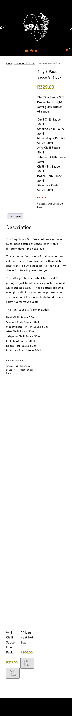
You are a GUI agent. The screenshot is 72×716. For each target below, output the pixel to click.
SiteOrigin (33, 709)
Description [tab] (15, 216)
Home (9, 63)
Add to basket (13, 673)
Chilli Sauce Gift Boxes (24, 63)
